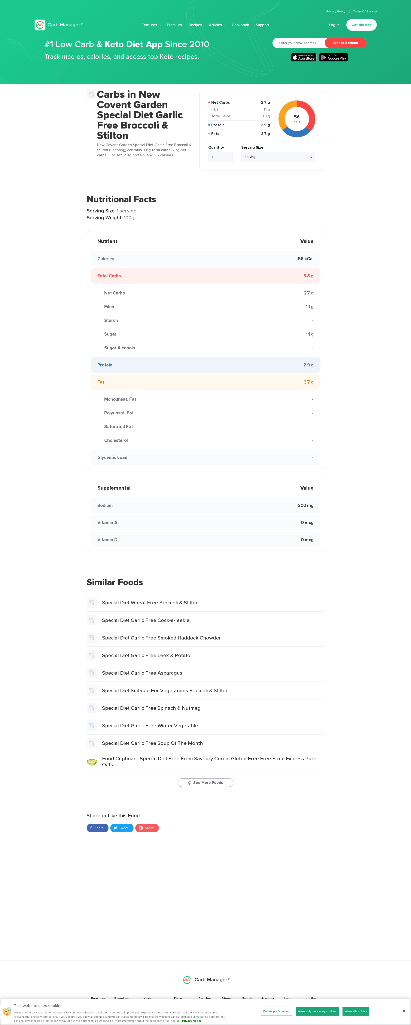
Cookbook (240, 24)
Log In (334, 24)
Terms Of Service (365, 11)
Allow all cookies (356, 1011)
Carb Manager (58, 25)
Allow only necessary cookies (317, 1011)
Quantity (216, 147)
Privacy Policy (336, 11)
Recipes (195, 24)
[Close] (404, 1011)
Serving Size (252, 147)
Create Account (345, 42)
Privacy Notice (192, 1021)
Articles (215, 24)
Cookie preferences (276, 1011)
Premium (174, 24)
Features (149, 24)
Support (262, 24)
